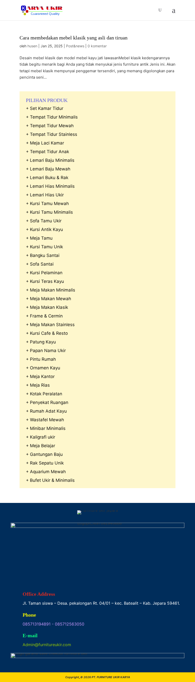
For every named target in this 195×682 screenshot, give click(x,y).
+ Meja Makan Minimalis (50, 290)
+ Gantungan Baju (44, 454)
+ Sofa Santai (40, 264)
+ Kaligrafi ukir (40, 437)
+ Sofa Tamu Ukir (43, 220)
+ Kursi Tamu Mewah (47, 203)
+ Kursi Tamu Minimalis (49, 212)
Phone (29, 615)
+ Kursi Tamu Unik (44, 246)
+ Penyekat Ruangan (47, 402)
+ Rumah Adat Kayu (46, 411)
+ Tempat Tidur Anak (47, 151)
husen (32, 46)
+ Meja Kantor (40, 376)
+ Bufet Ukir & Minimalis (50, 480)
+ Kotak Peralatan (44, 393)
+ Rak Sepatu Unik (45, 463)
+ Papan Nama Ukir (46, 350)
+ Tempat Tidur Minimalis (52, 117)
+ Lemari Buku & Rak (47, 177)
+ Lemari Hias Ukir (45, 194)
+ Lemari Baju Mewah (48, 168)
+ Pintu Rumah (41, 359)
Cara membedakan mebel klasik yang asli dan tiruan (73, 37)
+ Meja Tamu (39, 238)
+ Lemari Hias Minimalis (50, 186)
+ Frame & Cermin (44, 315)
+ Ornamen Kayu (43, 367)
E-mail (30, 635)
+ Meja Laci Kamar (45, 143)
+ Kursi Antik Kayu (44, 229)
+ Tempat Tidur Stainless (51, 134)
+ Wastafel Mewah (45, 419)
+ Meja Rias (38, 385)
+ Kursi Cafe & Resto (47, 333)
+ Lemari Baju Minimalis (50, 160)
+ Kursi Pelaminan (44, 272)
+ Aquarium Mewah (46, 471)
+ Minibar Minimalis (46, 428)
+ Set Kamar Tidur (44, 108)
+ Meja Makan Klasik (47, 307)
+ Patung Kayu (41, 341)
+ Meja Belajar (40, 445)
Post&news (75, 46)
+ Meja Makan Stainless (50, 324)
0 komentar (97, 46)
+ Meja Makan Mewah (48, 298)
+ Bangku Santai (42, 255)
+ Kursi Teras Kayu (45, 281)
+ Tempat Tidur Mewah (50, 125)
